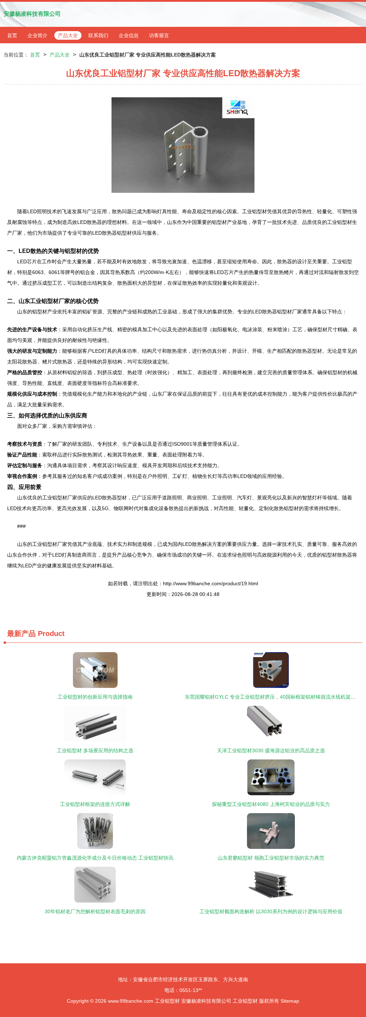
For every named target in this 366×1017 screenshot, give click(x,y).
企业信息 (129, 35)
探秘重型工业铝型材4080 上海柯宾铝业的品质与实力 (271, 804)
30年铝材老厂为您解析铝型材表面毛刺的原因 (95, 911)
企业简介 (38, 35)
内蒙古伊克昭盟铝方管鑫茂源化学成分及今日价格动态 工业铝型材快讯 (95, 858)
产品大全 (68, 35)
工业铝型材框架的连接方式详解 (95, 804)
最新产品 (21, 633)
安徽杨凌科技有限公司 (32, 14)
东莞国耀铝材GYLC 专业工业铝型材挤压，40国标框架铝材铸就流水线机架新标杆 (275, 697)
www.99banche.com (130, 1001)
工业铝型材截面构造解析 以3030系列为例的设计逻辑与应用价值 (270, 911)
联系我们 (98, 35)
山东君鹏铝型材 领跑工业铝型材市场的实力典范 (271, 858)
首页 (12, 35)
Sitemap (290, 1001)
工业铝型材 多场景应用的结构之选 (95, 750)
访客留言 (159, 35)
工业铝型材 (167, 1001)
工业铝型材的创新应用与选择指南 (95, 697)
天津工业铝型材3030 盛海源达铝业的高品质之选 (271, 750)
